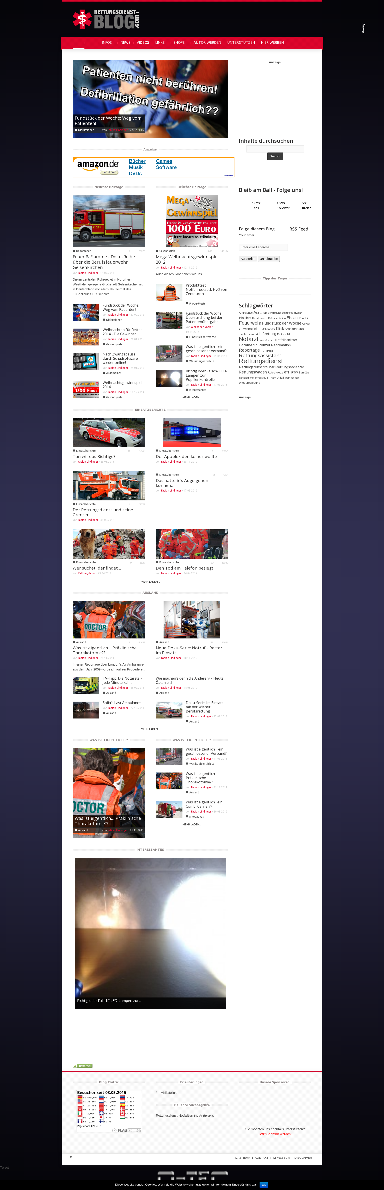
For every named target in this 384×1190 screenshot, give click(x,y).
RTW (294, 372)
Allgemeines (113, 372)
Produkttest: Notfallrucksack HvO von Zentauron (206, 289)
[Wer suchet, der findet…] (109, 544)
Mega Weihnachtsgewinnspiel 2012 (187, 259)
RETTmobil (267, 350)
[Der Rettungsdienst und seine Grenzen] (109, 485)
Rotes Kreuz (275, 372)
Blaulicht (245, 318)
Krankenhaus (294, 329)
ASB (264, 312)
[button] (306, 42)
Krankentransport (248, 334)
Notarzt (249, 339)
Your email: (247, 235)
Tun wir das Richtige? (94, 456)
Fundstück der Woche (202, 336)
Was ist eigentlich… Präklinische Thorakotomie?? (105, 650)
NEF (289, 334)
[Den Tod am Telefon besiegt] (192, 544)
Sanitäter (304, 372)
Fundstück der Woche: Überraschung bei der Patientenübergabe (204, 317)
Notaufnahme (267, 340)
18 (212, 642)
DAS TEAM (242, 1157)
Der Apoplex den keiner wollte (186, 456)
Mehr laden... (191, 397)
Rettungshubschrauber (256, 367)
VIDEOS (143, 42)
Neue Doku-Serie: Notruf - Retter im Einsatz (189, 650)
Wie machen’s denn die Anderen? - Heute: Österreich (190, 680)
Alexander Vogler (202, 326)
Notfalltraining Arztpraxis (196, 1115)
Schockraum (261, 377)
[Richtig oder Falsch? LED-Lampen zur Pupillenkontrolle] (150, 933)
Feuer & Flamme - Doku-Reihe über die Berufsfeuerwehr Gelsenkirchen (104, 262)
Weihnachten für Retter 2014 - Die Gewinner (106, 120)
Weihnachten (292, 377)
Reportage (249, 350)
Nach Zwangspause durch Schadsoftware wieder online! (120, 358)
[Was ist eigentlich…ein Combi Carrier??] (109, 793)
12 (212, 562)
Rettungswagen (253, 372)
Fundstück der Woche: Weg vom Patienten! (121, 307)
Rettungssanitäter (289, 367)
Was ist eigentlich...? (201, 361)
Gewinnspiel (248, 329)
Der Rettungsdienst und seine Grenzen (103, 512)
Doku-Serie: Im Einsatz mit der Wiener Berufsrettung (204, 707)
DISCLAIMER (303, 1157)
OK (264, 1184)
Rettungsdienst (261, 361)
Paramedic (248, 345)
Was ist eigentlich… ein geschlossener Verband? (206, 348)
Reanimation (281, 345)
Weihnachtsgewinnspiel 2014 (122, 384)
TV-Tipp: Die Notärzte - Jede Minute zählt (122, 680)
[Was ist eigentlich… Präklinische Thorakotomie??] (109, 619)
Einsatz (292, 318)
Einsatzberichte (86, 450)
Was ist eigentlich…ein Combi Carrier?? (105, 821)
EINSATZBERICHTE (150, 409)
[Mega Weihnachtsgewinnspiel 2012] (192, 221)
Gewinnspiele (86, 129)
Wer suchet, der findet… (97, 568)
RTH (287, 372)
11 (129, 451)
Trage (272, 377)
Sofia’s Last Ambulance (122, 702)
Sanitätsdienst (246, 377)
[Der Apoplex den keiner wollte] (192, 432)
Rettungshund (87, 573)
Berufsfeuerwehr (292, 312)
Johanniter (268, 329)
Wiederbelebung (249, 382)
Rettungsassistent (260, 355)
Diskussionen (114, 319)
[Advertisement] (275, 92)
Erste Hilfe (304, 318)
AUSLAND (150, 592)
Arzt (257, 312)
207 (210, 251)
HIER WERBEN (272, 42)
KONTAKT (261, 1157)
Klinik (280, 329)
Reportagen (83, 250)
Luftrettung (267, 334)
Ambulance (246, 312)
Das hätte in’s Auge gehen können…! (182, 483)
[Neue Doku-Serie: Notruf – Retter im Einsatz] (192, 619)
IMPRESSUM (281, 1157)
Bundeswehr (259, 318)
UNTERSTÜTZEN (241, 42)
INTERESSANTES (150, 849)
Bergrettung (274, 312)
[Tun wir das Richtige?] (109, 432)
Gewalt (306, 323)
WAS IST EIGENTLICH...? (109, 740)
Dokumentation (277, 318)
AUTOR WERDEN (207, 42)
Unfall (280, 377)
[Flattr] (83, 1066)
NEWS (125, 42)
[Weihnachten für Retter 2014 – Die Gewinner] (150, 98)
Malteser (281, 334)
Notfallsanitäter (286, 340)
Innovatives (85, 830)
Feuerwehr (250, 323)
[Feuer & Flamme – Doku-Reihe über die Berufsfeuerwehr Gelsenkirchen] (109, 221)
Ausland (81, 642)
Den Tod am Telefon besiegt (184, 568)
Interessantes (197, 389)
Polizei (264, 345)
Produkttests (197, 303)
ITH (260, 329)
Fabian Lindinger (118, 129)
